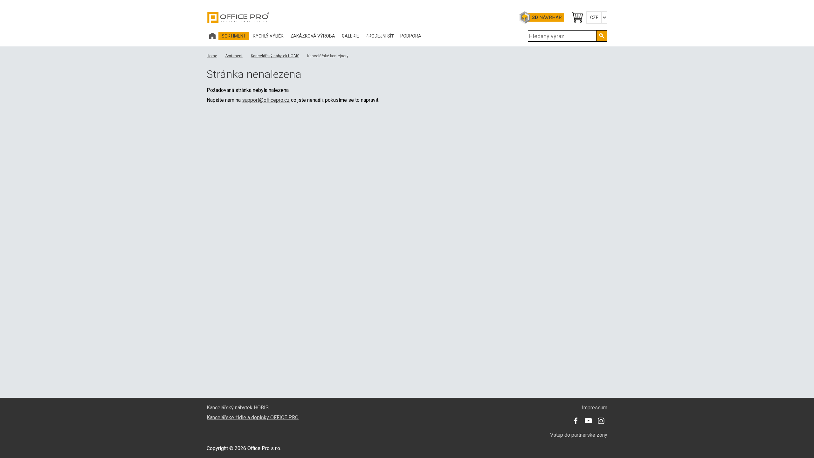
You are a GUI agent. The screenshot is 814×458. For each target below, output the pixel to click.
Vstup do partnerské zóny (578, 435)
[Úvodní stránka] (212, 36)
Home (212, 56)
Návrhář (547, 17)
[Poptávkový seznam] (576, 17)
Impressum (594, 408)
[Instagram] (601, 420)
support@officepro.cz (266, 100)
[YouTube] (588, 420)
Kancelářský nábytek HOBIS (275, 56)
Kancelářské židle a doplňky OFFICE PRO (253, 417)
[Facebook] (575, 420)
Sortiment (234, 56)
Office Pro (238, 17)
